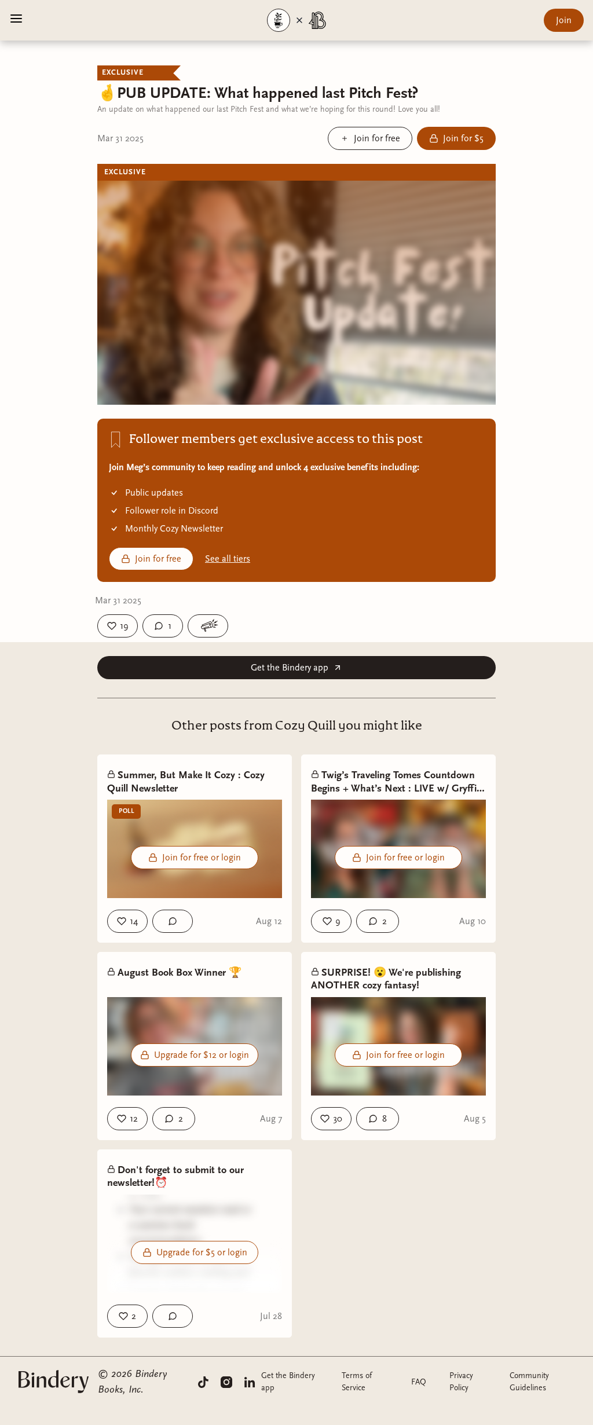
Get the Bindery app (289, 667)
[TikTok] (203, 1381)
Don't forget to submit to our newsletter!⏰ (175, 1176)
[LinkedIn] (250, 1381)
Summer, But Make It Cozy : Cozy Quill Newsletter (186, 781)
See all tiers (227, 559)
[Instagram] (226, 1381)
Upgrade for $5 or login (201, 1252)
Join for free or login (201, 857)
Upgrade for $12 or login (201, 1055)
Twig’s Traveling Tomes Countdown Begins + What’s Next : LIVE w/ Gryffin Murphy (396, 782)
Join (564, 20)
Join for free (158, 559)
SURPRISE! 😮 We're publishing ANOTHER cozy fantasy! (386, 979)
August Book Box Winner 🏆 (179, 972)
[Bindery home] (54, 1381)
